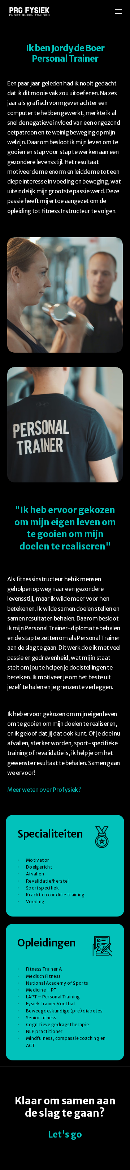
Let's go (65, 1134)
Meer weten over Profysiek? (44, 789)
